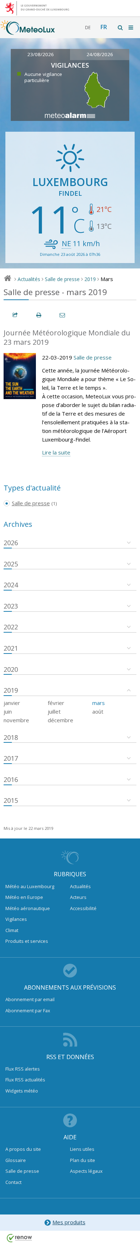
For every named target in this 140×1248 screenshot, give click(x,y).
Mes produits (68, 1222)
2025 (11, 564)
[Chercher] (120, 27)
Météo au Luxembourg (29, 886)
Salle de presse (62, 279)
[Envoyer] (63, 315)
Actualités (29, 279)
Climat (11, 930)
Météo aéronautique (27, 908)
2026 (11, 542)
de (87, 27)
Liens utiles (82, 1149)
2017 (11, 758)
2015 (11, 800)
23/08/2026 (40, 54)
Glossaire (15, 1160)
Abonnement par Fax (27, 1010)
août (97, 711)
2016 (11, 779)
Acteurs (78, 897)
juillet (54, 711)
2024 (11, 584)
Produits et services (26, 941)
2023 (11, 606)
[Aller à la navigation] (131, 27)
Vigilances (16, 919)
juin (8, 711)
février (56, 702)
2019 (90, 279)
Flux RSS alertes (22, 1069)
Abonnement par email (30, 999)
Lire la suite (56, 452)
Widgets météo (21, 1091)
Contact (13, 1182)
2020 (11, 669)
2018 (11, 737)
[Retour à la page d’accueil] (27, 31)
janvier (12, 702)
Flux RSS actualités (25, 1079)
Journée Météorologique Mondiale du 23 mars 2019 (67, 337)
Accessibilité (83, 908)
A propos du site (23, 1149)
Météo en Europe (24, 897)
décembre (60, 720)
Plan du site (82, 1160)
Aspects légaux (86, 1171)
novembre (16, 720)
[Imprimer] (39, 315)
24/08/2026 (100, 54)
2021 (11, 648)
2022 (11, 627)
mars (98, 702)
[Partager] (15, 315)
